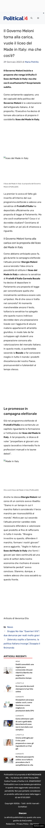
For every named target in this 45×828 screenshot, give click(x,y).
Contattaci (22, 807)
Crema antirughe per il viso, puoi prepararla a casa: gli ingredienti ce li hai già (25, 743)
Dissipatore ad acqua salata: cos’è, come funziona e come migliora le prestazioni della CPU (25, 705)
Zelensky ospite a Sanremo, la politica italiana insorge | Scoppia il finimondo (22, 643)
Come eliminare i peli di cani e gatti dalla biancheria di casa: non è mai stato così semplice (24, 724)
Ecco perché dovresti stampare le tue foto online (25, 689)
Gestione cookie (39, 826)
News (10, 627)
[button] (31, 18)
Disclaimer (34, 824)
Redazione (10, 824)
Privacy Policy (22, 824)
